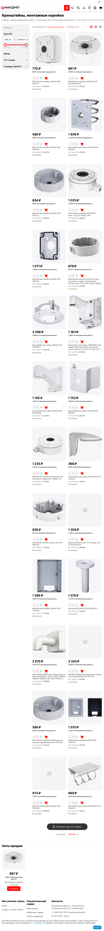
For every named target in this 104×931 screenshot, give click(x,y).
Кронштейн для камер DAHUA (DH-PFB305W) (47, 412)
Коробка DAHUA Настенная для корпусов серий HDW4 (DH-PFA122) (85, 675)
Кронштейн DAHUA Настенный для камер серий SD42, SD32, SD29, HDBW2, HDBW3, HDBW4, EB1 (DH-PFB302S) (49, 676)
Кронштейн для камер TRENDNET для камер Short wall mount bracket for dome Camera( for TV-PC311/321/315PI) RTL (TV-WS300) (85, 347)
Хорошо (97, 927)
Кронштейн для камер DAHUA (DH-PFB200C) (47, 346)
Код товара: (36, 86)
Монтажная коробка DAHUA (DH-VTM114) (82, 741)
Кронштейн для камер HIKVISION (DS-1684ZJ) (84, 807)
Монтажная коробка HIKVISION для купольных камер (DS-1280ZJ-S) (47, 478)
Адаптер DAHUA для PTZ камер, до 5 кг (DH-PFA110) (84, 544)
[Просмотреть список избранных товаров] (89, 8)
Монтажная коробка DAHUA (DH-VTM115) (46, 609)
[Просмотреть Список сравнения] (83, 8)
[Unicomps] (10, 8)
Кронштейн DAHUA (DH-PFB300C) (82, 608)
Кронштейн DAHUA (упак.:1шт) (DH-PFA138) (47, 544)
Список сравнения (35, 916)
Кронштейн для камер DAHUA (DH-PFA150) (83, 148)
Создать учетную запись (12, 909)
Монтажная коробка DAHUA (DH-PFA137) (46, 214)
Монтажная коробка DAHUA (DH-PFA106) (46, 807)
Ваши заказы (32, 908)
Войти (4, 906)
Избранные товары (35, 912)
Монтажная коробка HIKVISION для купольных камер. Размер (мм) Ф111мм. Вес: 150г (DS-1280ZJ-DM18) (84, 281)
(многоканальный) (68, 912)
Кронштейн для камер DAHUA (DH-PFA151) (83, 412)
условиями (37, 923)
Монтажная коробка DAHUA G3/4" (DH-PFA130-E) (83, 83)
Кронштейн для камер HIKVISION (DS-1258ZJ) (84, 478)
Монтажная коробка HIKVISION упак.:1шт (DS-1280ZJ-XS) (81, 214)
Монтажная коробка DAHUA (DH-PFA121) (46, 83)
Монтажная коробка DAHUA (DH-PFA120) (46, 280)
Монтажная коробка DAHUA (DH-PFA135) (46, 148)
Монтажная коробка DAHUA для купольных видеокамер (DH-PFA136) (47, 741)
